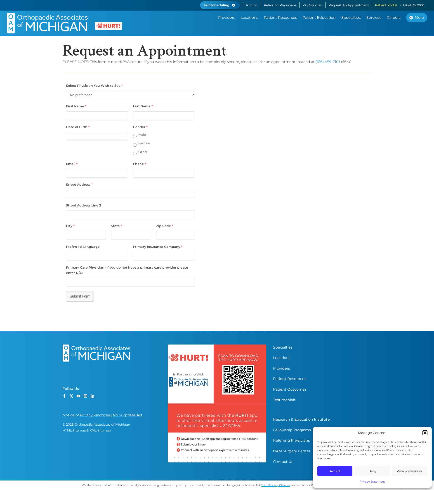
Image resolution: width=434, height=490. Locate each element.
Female (144, 143)
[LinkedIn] (92, 396)
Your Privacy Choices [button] (275, 485)
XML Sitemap (100, 430)
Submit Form (80, 296)
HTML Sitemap (74, 430)
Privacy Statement (372, 481)
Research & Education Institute (301, 419)
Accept (335, 471)
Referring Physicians (291, 440)
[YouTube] (78, 396)
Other (143, 152)
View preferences (409, 471)
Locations (281, 358)
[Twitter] (71, 396)
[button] (425, 433)
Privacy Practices (95, 415)
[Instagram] (85, 396)
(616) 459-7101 (328, 62)
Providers (281, 368)
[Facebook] (64, 396)
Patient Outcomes (290, 389)
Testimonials (284, 400)
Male (142, 135)
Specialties (282, 347)
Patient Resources (289, 379)
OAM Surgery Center (291, 451)
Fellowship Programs (292, 430)
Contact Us (283, 462)
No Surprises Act (128, 415)
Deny (372, 471)
